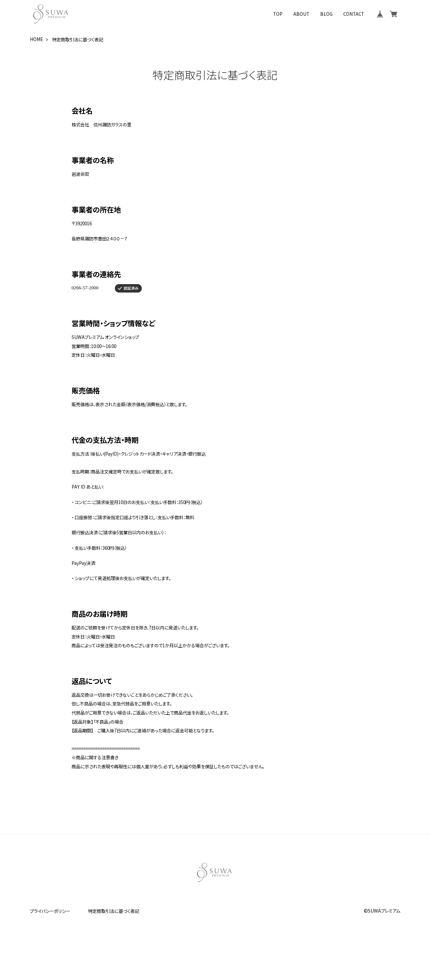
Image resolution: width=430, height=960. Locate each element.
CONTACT (353, 14)
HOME (36, 39)
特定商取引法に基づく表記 (113, 911)
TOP (278, 14)
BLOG (326, 14)
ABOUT (301, 14)
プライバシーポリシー (50, 911)
